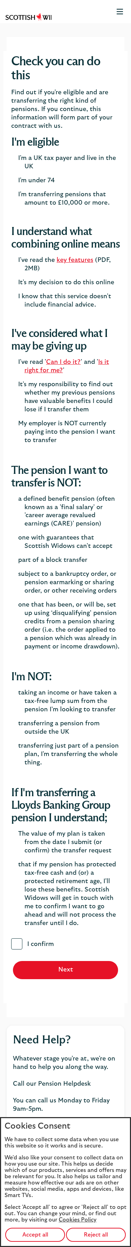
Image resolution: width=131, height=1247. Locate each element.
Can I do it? (63, 362)
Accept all (35, 1235)
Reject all (96, 1235)
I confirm (40, 944)
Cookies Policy (77, 1220)
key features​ (75, 260)
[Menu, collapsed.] (120, 11)
